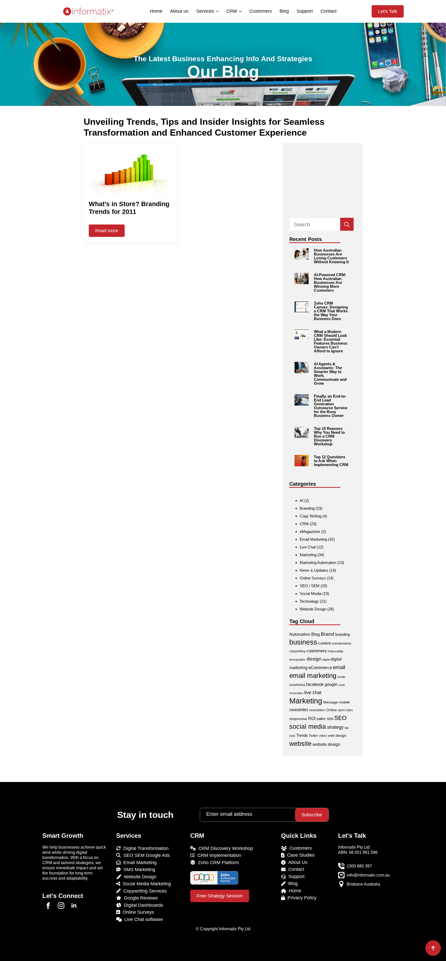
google (331, 684)
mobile (344, 702)
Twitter (313, 736)
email (339, 667)
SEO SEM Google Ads (145, 855)
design (314, 659)
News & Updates (314, 570)
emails (341, 676)
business (303, 642)
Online (331, 710)
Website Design (313, 609)
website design (326, 744)
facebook (315, 684)
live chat (312, 692)
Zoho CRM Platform (217, 862)
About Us (296, 862)
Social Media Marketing (145, 883)
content (324, 643)
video (323, 736)
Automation (299, 634)
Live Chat (308, 547)
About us (179, 11)
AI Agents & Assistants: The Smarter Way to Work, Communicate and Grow (330, 373)
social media (307, 726)
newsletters (317, 710)
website (300, 743)
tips (347, 727)
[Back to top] (433, 948)
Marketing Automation (318, 562)
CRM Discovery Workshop (224, 848)
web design (337, 735)
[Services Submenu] (217, 11)
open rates (345, 710)
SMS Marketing (138, 869)
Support (305, 11)
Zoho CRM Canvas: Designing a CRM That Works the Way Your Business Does (331, 311)
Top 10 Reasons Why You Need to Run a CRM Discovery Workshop (329, 436)
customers (316, 650)
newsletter (298, 710)
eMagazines (310, 531)
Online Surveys (313, 578)
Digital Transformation (145, 848)
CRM (231, 11)
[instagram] (61, 905)
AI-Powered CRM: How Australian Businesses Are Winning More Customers (330, 282)
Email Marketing (313, 539)
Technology (309, 601)
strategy (335, 727)
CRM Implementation (218, 855)
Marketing (308, 555)
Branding (307, 508)
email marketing (312, 675)
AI (301, 500)
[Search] (347, 224)
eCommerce (320, 667)
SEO (340, 718)
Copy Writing (310, 516)
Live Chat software (142, 919)
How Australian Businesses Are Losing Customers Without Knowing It (331, 256)
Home (156, 11)
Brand (327, 634)
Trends (302, 735)
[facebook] (48, 905)
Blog (284, 11)
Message (330, 702)
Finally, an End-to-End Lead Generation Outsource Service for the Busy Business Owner (330, 405)
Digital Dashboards (142, 905)
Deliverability (336, 651)
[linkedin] (74, 905)
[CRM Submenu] (240, 11)
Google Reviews (139, 898)
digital (326, 659)
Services (205, 11)
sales (320, 718)
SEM (329, 719)
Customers (260, 11)
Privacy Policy (300, 897)
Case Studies (299, 855)
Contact (329, 11)
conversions (341, 643)
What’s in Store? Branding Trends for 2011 (129, 207)
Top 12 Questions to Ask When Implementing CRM (331, 461)
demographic (297, 659)
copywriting (297, 651)
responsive (298, 719)
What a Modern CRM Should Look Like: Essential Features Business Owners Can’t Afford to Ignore (330, 341)
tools (292, 735)
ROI (311, 718)
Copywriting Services (144, 891)
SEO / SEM (310, 586)
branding (342, 634)
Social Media (310, 593)
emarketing (297, 685)
